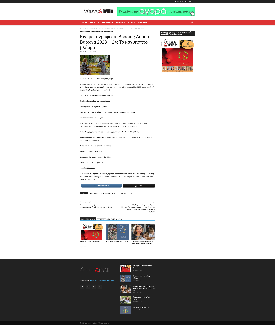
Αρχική (84, 22)
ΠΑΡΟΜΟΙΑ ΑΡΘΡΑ (88, 219)
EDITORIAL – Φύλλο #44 (141, 307)
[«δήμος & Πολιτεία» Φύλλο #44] (92, 232)
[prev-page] (81, 248)
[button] (192, 23)
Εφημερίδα (142, 22)
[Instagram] (88, 287)
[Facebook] (82, 287)
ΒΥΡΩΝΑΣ (93, 22)
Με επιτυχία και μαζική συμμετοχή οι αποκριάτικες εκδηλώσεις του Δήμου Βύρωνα (96, 206)
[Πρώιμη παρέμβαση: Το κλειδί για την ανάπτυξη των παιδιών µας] (143, 232)
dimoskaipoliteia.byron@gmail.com (101, 281)
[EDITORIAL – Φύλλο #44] (125, 310)
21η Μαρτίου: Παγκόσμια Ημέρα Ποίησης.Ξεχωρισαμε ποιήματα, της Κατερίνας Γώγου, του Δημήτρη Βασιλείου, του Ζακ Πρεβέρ (138, 208)
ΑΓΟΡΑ (130, 22)
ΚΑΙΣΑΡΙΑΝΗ (107, 22)
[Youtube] (100, 287)
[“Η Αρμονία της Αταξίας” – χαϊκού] (117, 232)
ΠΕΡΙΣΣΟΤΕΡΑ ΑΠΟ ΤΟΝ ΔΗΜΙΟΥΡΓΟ (109, 219)
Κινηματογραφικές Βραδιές (108, 193)
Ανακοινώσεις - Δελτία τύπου (105, 31)
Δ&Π (84, 51)
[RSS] (94, 287)
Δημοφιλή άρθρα (91, 28)
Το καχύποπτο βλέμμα (125, 193)
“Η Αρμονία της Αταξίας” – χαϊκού (117, 241)
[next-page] (85, 248)
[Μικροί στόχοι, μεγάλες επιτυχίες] (125, 300)
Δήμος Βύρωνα (93, 193)
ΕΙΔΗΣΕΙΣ (119, 22)
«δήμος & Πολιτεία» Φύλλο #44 (90, 241)
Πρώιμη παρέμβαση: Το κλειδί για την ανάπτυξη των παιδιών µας (144, 288)
